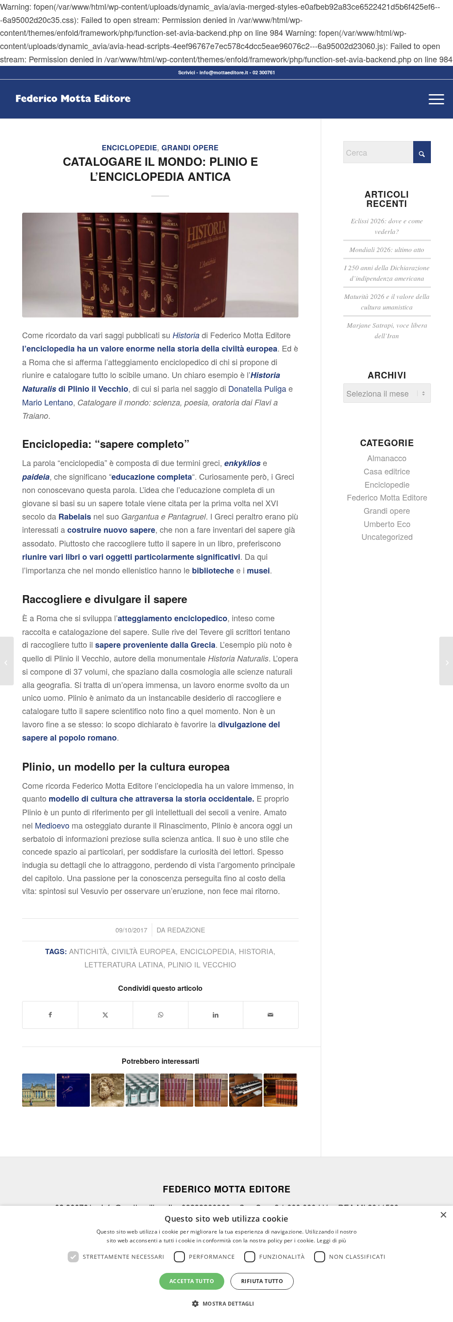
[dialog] (226, 1264)
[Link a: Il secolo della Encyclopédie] (176, 1090)
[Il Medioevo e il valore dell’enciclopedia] (7, 661)
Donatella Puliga (257, 388)
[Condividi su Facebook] (50, 1014)
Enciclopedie (129, 147)
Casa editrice (387, 471)
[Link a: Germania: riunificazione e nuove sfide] (38, 1090)
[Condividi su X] (105, 1014)
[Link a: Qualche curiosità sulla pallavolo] (280, 1090)
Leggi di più (331, 1240)
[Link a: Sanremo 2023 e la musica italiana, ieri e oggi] (73, 1090)
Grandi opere (190, 147)
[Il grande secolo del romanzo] (446, 661)
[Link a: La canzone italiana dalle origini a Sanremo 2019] (211, 1090)
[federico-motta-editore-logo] (73, 112)
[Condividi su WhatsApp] (160, 1014)
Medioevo (52, 825)
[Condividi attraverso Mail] (270, 1014)
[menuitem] (433, 99)
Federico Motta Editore (387, 497)
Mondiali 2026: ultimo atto (386, 249)
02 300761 (264, 72)
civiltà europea (143, 951)
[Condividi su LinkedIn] (215, 1014)
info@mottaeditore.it (224, 72)
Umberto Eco (387, 523)
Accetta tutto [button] (191, 1281)
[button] (226, 1303)
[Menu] (433, 99)
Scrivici (186, 72)
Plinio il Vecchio (202, 964)
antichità (88, 951)
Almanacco (387, 457)
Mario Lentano (47, 402)
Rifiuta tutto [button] (262, 1281)
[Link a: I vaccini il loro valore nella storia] (142, 1090)
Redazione (186, 929)
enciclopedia (207, 951)
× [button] (443, 1215)
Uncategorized (387, 536)
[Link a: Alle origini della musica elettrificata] (245, 1090)
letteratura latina (123, 964)
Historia (256, 951)
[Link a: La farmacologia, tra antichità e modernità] (107, 1090)
